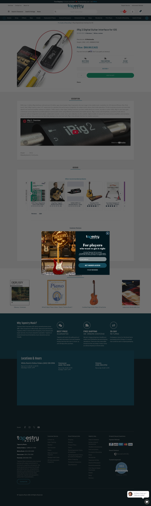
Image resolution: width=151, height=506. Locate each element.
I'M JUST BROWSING (92, 270)
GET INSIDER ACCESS (92, 265)
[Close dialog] (107, 233)
